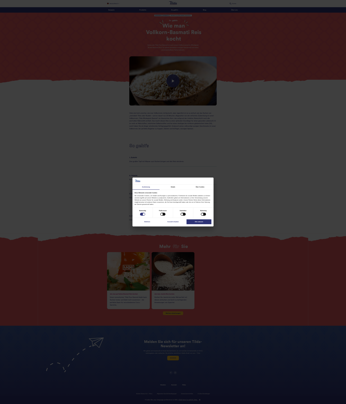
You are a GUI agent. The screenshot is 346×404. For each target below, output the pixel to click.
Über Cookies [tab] (200, 187)
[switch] (162, 214)
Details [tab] (173, 187)
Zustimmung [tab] (146, 187)
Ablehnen (147, 221)
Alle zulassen (199, 221)
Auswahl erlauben (173, 221)
